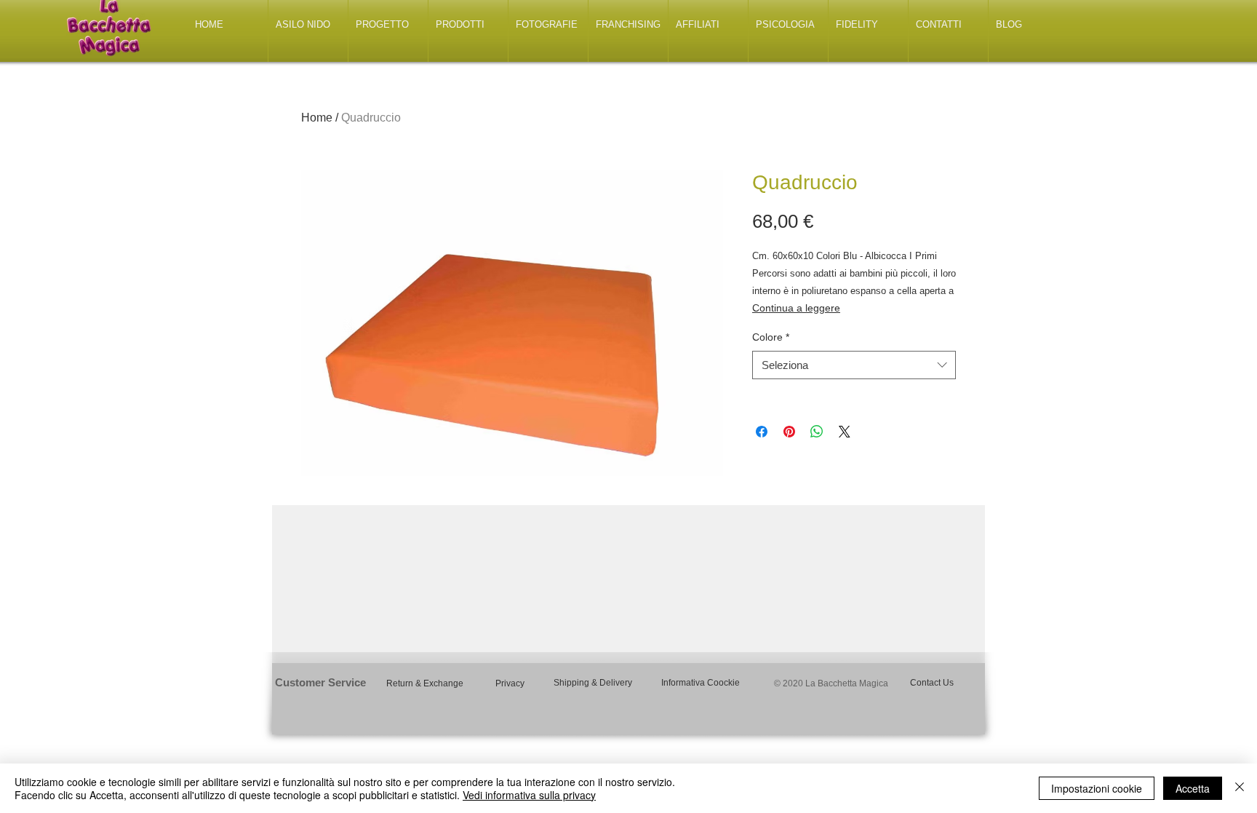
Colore (770, 337)
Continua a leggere (796, 308)
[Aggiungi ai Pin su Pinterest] (789, 431)
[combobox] (854, 365)
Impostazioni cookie (1096, 788)
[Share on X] (844, 431)
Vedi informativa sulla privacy (529, 795)
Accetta (1193, 788)
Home (316, 117)
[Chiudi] (1239, 788)
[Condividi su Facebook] (761, 431)
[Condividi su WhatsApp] (817, 431)
